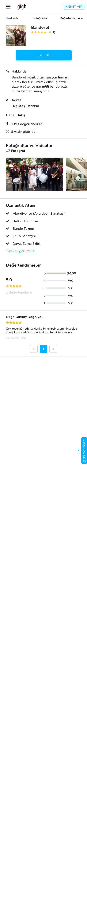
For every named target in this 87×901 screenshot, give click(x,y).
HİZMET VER (74, 7)
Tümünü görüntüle (20, 251)
